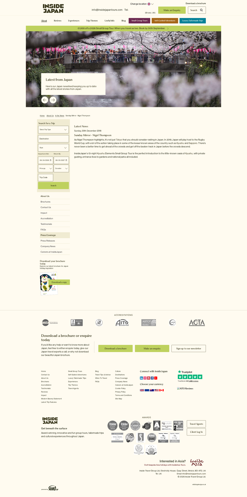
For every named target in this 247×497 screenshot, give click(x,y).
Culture (118, 371)
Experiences (73, 20)
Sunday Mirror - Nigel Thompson (78, 116)
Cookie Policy (120, 388)
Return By (57, 154)
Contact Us (46, 207)
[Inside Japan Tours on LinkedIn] (141, 378)
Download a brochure (196, 3)
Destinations (120, 375)
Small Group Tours (140, 20)
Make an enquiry (152, 348)
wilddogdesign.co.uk (199, 484)
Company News (48, 246)
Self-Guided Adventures (165, 20)
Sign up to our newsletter (188, 348)
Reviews (57, 20)
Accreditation (47, 218)
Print (205, 115)
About (44, 20)
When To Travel (101, 378)
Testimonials (46, 224)
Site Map (118, 399)
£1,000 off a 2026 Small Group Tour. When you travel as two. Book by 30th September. (121, 28)
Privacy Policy (120, 392)
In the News (59, 116)
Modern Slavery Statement (51, 399)
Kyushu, (189, 153)
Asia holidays (161, 465)
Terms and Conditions (123, 395)
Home (42, 116)
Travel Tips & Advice (103, 375)
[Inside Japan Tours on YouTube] (155, 378)
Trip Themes (92, 20)
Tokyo (119, 139)
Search (193, 10)
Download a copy (59, 282)
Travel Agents (73, 388)
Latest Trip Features (49, 402)
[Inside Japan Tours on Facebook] (152, 378)
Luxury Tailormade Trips (192, 20)
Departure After (43, 154)
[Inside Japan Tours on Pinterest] (148, 378)
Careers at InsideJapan (51, 252)
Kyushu (180, 143)
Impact (44, 213)
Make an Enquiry (172, 10)
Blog (123, 20)
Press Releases (48, 241)
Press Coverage (48, 235)
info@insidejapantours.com (107, 9)
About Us (50, 116)
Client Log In (196, 431)
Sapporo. (193, 143)
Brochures (45, 202)
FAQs (43, 229)
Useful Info (109, 20)
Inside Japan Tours (53, 7)
